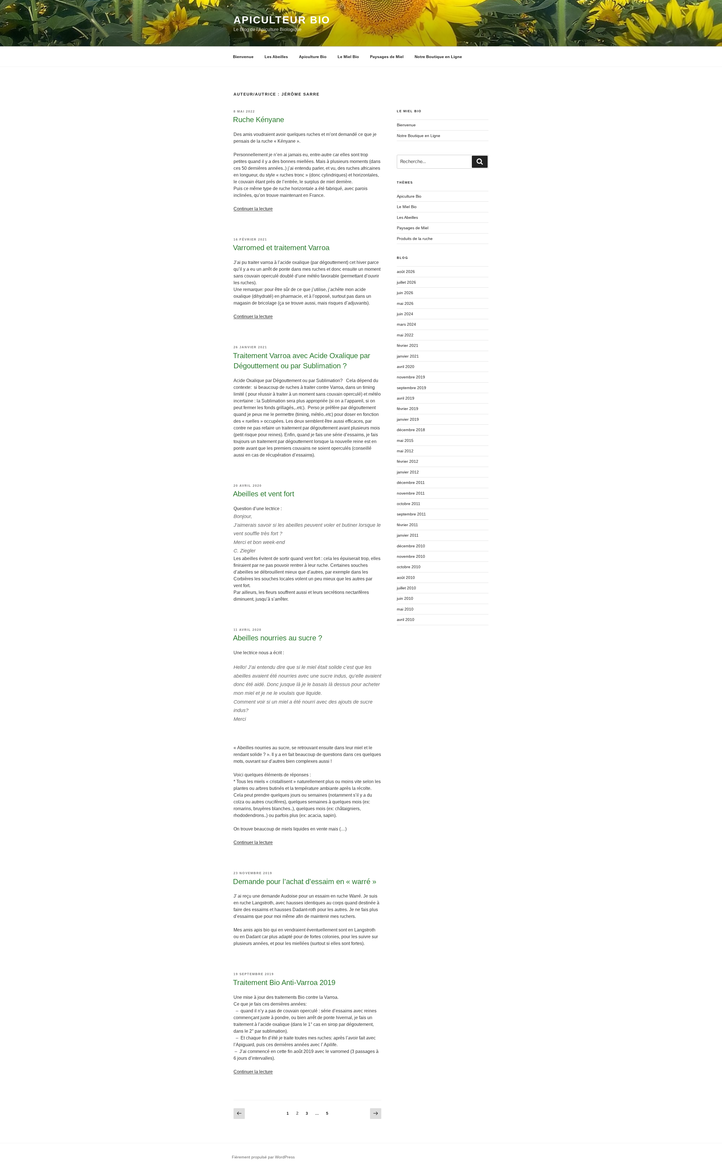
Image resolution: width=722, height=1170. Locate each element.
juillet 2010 (406, 588)
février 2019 (407, 408)
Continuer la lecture (253, 208)
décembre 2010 (411, 546)
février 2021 (407, 345)
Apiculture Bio (313, 56)
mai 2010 (405, 609)
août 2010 (406, 577)
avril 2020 (405, 366)
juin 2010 (405, 598)
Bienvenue (243, 56)
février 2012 (407, 461)
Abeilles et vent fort (263, 494)
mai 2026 (405, 303)
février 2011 (407, 525)
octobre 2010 (409, 567)
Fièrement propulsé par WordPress (263, 1157)
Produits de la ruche (415, 238)
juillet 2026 (406, 282)
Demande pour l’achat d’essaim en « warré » (304, 881)
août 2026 (406, 271)
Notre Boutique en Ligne (438, 56)
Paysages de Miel (387, 56)
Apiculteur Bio (282, 20)
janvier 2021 (408, 356)
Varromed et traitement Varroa (281, 247)
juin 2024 (405, 314)
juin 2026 (405, 292)
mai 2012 (405, 451)
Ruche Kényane (258, 119)
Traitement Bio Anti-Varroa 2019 (284, 982)
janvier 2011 (408, 535)
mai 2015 (405, 440)
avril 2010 (405, 619)
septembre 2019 (411, 387)
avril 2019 (405, 398)
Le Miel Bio (348, 56)
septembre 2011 (411, 514)
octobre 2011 (408, 503)
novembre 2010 (411, 556)
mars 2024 (406, 324)
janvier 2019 (408, 419)
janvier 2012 (408, 472)
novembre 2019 (411, 377)
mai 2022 (405, 335)
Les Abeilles (276, 56)
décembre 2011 (411, 482)
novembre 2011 (411, 493)
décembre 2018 (411, 430)
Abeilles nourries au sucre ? (277, 638)
